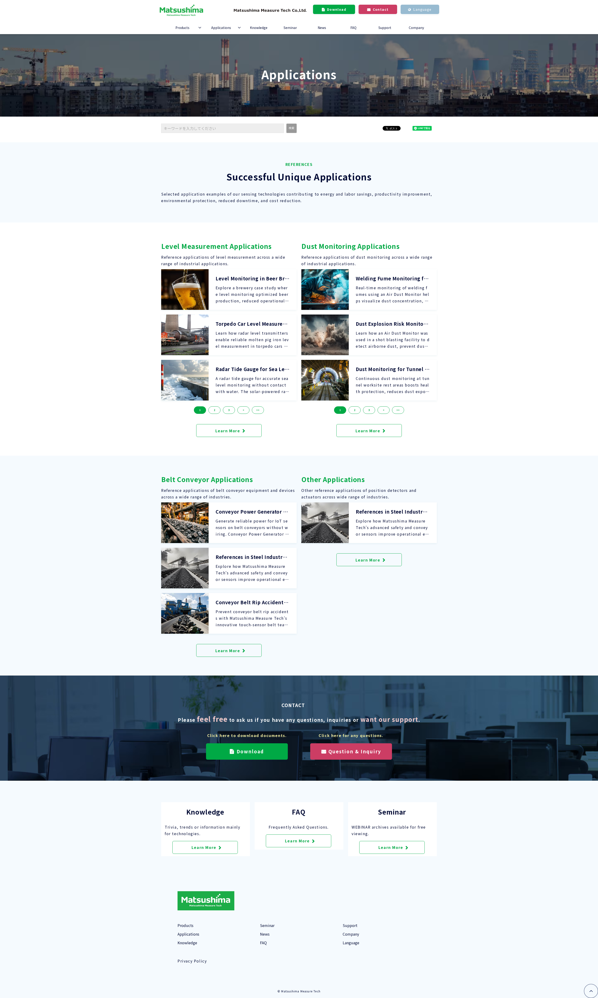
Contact (381, 9)
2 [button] (214, 410)
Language (422, 9)
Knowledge (258, 27)
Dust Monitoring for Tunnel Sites (392, 369)
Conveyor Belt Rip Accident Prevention (252, 602)
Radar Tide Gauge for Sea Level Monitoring (252, 369)
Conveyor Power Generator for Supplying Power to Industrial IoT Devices (252, 511)
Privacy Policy (192, 961)
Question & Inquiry (354, 751)
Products (182, 27)
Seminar (290, 27)
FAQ (353, 27)
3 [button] (229, 410)
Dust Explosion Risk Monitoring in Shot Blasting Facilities (391, 323)
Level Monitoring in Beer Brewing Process (252, 278)
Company (416, 27)
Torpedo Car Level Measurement (252, 323)
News (322, 27)
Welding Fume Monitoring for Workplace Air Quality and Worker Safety (392, 278)
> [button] (243, 410)
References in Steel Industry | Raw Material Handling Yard (252, 557)
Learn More (227, 430)
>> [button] (258, 410)
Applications (221, 27)
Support (384, 27)
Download (336, 9)
